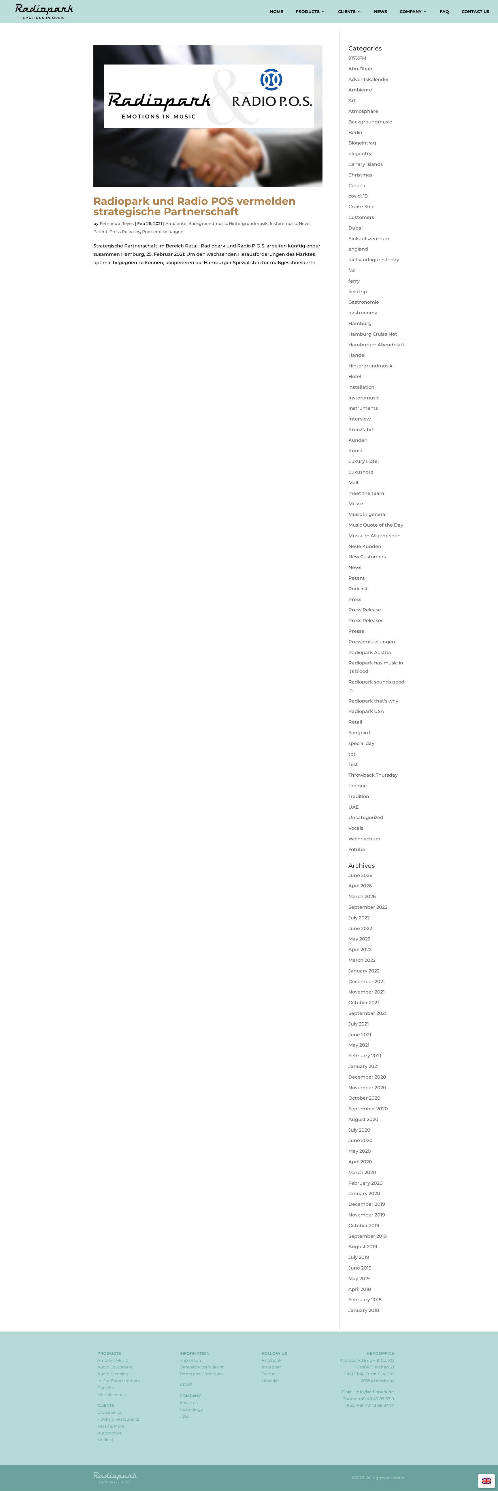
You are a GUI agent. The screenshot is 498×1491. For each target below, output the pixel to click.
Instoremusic (283, 223)
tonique (357, 785)
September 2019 (367, 1236)
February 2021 (364, 1055)
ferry (354, 281)
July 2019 (358, 1257)
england (358, 249)
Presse (356, 631)
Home (276, 12)
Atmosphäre (363, 111)
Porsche (105, 1387)
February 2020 (365, 1183)
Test (353, 764)
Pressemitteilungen (163, 231)
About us (189, 1402)
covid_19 (358, 196)
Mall (353, 482)
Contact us (475, 12)
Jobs (184, 1416)
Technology (191, 1409)
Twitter (269, 1374)
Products (308, 12)
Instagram (272, 1367)
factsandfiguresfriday (373, 259)
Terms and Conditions (202, 1374)
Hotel (354, 376)
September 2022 (367, 907)
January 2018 (363, 1310)
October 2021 (363, 1002)
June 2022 (360, 928)
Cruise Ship (361, 206)
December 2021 (366, 981)
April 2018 (359, 1289)
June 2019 (359, 1268)
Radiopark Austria (369, 652)
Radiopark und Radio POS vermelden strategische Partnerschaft (194, 206)
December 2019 (366, 1204)
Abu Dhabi (360, 69)
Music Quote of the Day (375, 525)
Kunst (355, 450)
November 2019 (366, 1215)
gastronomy (362, 313)
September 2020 (368, 1108)
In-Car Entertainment (118, 1380)
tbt (352, 754)
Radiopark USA (366, 711)
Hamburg (359, 323)
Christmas (360, 175)
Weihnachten (364, 839)
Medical (105, 1439)
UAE (353, 807)
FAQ (444, 12)
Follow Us (274, 1353)
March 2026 (362, 896)
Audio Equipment (115, 1367)
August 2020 (363, 1119)
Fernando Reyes (117, 223)
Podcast (358, 588)
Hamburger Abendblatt (376, 345)
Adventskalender (368, 79)
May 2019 (359, 1278)
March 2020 (362, 1172)
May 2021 (358, 1045)
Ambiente (175, 223)
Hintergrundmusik (248, 223)
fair (352, 270)
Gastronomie (363, 302)
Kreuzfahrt (361, 429)
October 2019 (363, 1225)
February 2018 (365, 1299)
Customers (361, 217)
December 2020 (367, 1077)
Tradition (358, 796)
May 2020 (359, 1151)
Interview (359, 419)
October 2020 (364, 1098)
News (380, 12)
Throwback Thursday (373, 775)
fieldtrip (357, 291)
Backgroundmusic (207, 223)
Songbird (359, 732)
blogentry (359, 153)
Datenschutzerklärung (202, 1367)
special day (361, 743)
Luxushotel (361, 472)
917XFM (357, 58)
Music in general (367, 514)
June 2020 (360, 1140)
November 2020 (367, 1087)
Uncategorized (365, 817)
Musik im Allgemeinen (374, 535)
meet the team (366, 493)
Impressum (191, 1360)
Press (354, 599)
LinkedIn (270, 1380)
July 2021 (358, 1024)
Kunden (357, 440)
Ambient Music (112, 1360)
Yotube (356, 849)
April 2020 (360, 1162)
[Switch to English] (486, 1481)
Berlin (355, 132)
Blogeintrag (362, 143)
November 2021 (366, 992)
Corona (356, 185)
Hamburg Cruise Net (372, 334)
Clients (347, 12)
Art (352, 100)
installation (361, 387)
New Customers (367, 556)
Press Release (364, 610)
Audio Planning (113, 1374)
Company (410, 12)
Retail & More (110, 1426)
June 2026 (360, 875)
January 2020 (364, 1193)
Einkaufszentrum (368, 238)
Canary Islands (365, 164)
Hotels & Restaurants (118, 1419)
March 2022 (362, 960)
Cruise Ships (109, 1412)
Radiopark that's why (373, 701)
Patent (100, 231)
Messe (355, 503)
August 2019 (362, 1246)
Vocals (355, 828)
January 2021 (363, 1066)
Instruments (363, 408)
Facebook (271, 1360)
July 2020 (359, 1130)
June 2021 (359, 1034)
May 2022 (359, 939)
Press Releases (125, 231)
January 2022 (364, 971)
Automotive (109, 1433)
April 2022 (359, 949)
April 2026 (360, 886)
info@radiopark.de (375, 1391)
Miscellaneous (111, 1394)
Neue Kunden (364, 546)
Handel (356, 355)
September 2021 (367, 1013)
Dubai (355, 228)
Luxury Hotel (363, 461)
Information (195, 1353)
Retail (355, 722)
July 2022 (359, 918)
